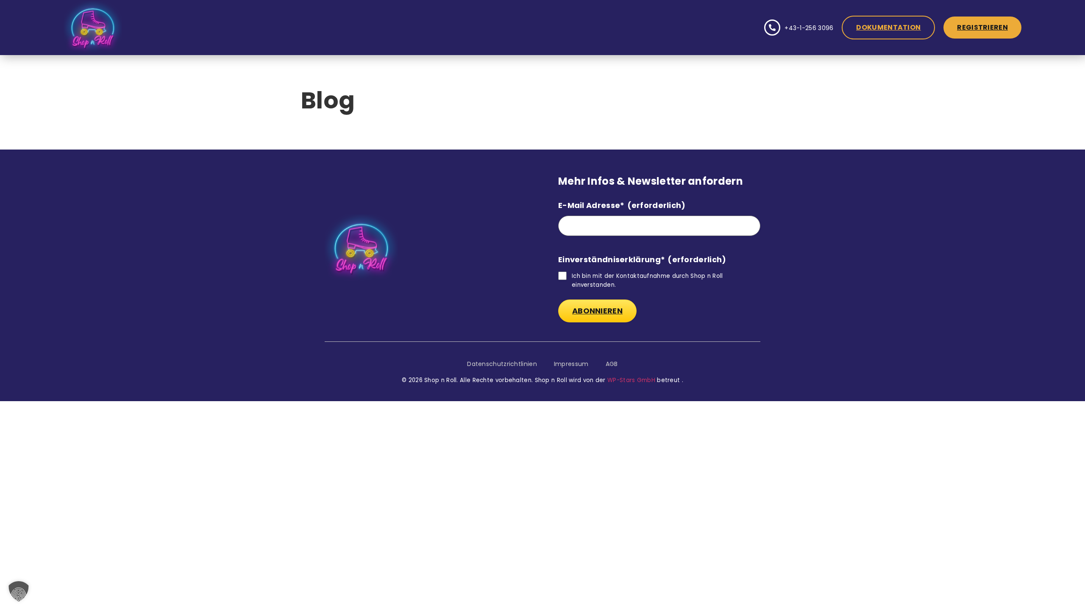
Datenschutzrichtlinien (502, 364)
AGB (612, 364)
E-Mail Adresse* (622, 205)
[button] (18, 591)
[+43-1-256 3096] (772, 27)
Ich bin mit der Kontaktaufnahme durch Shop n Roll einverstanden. (647, 280)
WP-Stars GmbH (631, 380)
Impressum (571, 364)
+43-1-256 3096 (809, 28)
